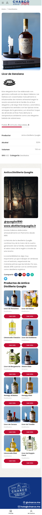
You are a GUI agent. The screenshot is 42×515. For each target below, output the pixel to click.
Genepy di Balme (11, 395)
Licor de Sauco (28, 309)
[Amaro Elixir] (30, 356)
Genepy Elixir (27, 395)
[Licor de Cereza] (12, 414)
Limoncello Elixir (10, 453)
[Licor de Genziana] (12, 298)
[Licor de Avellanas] (30, 327)
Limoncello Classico (12, 338)
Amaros (24, 369)
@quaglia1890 (13, 221)
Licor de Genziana (11, 309)
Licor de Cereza (10, 424)
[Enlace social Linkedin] (28, 274)
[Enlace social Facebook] (16, 274)
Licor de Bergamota (12, 366)
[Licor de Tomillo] (30, 414)
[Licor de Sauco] (30, 298)
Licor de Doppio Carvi (28, 454)
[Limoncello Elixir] (12, 443)
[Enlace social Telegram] (5, 278)
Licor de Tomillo (28, 424)
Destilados (12, 9)
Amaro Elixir (26, 366)
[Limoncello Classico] (12, 327)
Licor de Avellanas (29, 338)
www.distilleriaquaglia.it (20, 226)
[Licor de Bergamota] (12, 356)
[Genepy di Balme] (12, 385)
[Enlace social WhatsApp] (32, 274)
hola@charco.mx (30, 506)
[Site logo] (21, 2)
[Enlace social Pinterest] (24, 274)
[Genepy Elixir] (30, 385)
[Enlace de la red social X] (20, 274)
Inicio (4, 9)
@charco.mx (33, 502)
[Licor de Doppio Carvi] (30, 443)
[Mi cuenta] (7, 3)
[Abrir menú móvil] (3, 3)
